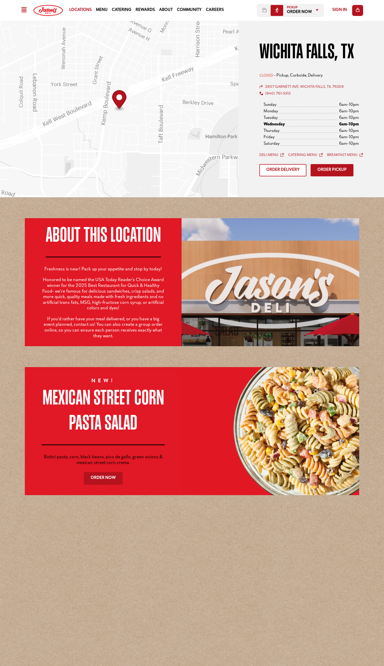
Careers (215, 10)
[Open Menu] (24, 11)
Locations (80, 10)
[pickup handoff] (277, 10)
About (166, 10)
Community (189, 10)
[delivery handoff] (264, 10)
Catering (121, 10)
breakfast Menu (342, 155)
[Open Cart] (357, 10)
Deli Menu (268, 155)
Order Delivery (283, 170)
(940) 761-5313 (277, 94)
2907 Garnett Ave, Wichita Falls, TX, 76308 (304, 87)
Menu (102, 10)
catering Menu (302, 155)
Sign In (339, 10)
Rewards (145, 10)
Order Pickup (332, 170)
